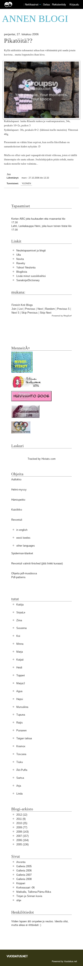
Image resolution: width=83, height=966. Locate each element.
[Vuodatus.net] (17, 956)
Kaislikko (16, 509)
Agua (19, 691)
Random (50, 308)
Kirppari (20, 883)
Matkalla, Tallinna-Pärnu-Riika (33, 891)
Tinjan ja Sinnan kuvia (29, 896)
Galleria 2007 (24, 874)
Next (40, 308)
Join (13, 308)
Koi (18, 635)
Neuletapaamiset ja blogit (31, 250)
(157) (22, 835)
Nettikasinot (31, 4)
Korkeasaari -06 (25, 887)
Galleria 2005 (24, 866)
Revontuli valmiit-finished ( (26, 563)
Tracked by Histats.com (42, 458)
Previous (30, 308)
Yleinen (26, 183)
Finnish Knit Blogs (22, 304)
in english (21, 529)
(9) (21, 818)
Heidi (19, 667)
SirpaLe (20, 612)
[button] (40, 4)
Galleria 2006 (24, 870)
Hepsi (19, 699)
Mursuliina (22, 707)
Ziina (19, 620)
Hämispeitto (18, 499)
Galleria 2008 (24, 879)
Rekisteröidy (59, 4)
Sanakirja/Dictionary (28, 280)
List (21, 308)
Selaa (47, 4)
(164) (22, 840)
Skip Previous (29, 312)
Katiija (20, 604)
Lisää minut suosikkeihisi (31, 276)
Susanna (21, 628)
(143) (22, 831)
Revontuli (16, 519)
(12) (21, 814)
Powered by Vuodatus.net (64, 961)
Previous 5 (63, 308)
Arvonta (20, 862)
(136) (22, 844)
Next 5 (15, 312)
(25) (21, 823)
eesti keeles (23, 537)
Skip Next (45, 312)
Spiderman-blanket (22, 553)
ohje (18, 900)
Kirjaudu (74, 4)
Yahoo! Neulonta (25, 267)
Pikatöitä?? (18, 41)
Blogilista (21, 271)
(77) (21, 827)
